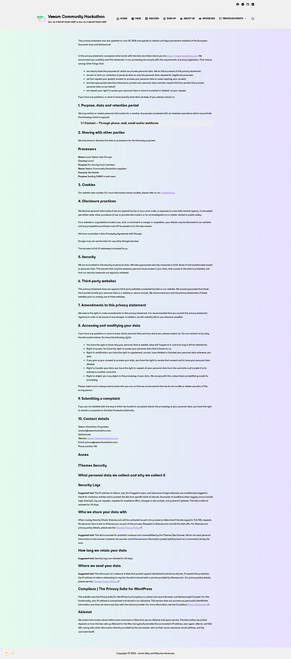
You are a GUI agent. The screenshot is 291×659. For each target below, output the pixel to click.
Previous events (233, 18)
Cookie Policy (168, 193)
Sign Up (171, 18)
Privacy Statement (197, 605)
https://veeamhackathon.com (182, 56)
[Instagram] (242, 4)
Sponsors (209, 18)
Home (123, 18)
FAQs (138, 18)
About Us (189, 18)
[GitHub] (248, 4)
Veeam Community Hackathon (76, 16)
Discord (154, 18)
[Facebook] (237, 4)
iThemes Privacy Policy (127, 528)
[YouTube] (253, 4)
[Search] (253, 18)
